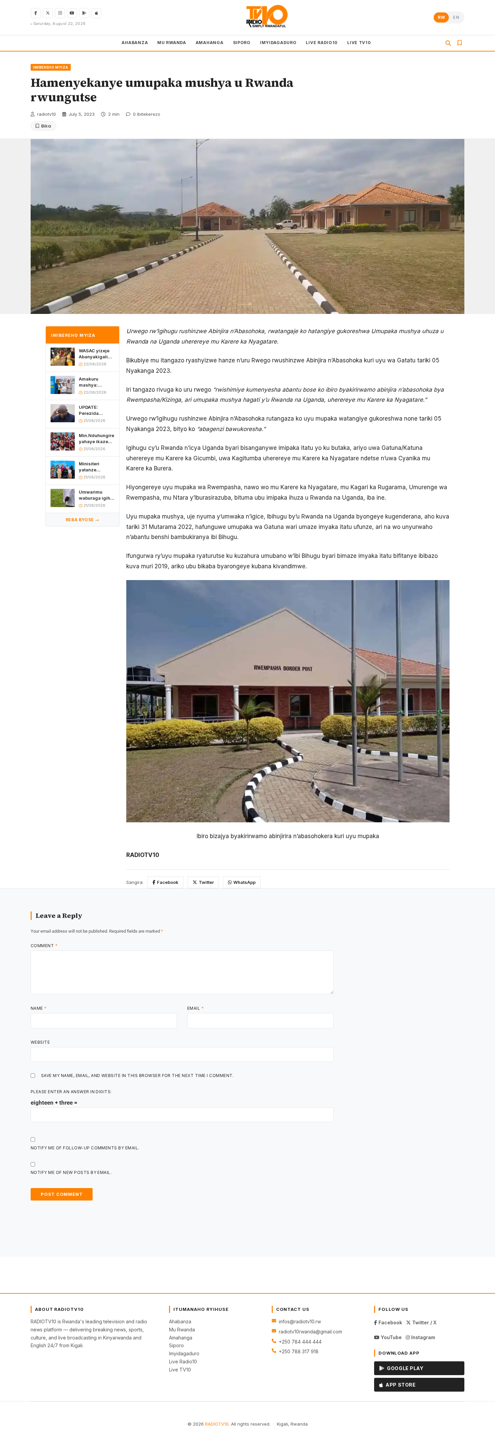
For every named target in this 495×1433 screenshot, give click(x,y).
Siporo (176, 1345)
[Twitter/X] (48, 13)
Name (39, 1008)
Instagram (422, 1337)
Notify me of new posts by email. (71, 1172)
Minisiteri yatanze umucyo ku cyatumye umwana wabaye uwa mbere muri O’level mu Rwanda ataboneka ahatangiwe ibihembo (92, 467)
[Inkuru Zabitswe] (459, 43)
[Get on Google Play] (84, 13)
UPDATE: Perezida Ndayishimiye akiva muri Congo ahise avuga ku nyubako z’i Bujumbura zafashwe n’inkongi (94, 410)
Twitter (206, 882)
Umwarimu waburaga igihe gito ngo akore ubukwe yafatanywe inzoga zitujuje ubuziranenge (96, 495)
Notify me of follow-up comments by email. (85, 1147)
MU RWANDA (171, 42)
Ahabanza (180, 1321)
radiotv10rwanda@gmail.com (310, 1331)
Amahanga (180, 1337)
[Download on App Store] (96, 13)
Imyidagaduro (184, 1353)
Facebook (167, 882)
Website (40, 1042)
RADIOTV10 (217, 1424)
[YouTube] (72, 13)
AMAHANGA (210, 42)
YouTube (391, 1337)
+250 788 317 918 (299, 1351)
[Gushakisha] (448, 43)
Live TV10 (180, 1369)
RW (441, 17)
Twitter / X (423, 1322)
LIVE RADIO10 (322, 42)
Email (195, 1008)
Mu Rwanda (182, 1329)
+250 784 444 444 (300, 1342)
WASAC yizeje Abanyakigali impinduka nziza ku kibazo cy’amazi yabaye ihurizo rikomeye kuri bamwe (96, 354)
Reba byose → (82, 519)
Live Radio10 (183, 1361)
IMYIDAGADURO (278, 42)
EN (456, 17)
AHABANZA (135, 42)
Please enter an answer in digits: (71, 1091)
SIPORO (242, 42)
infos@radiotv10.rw (300, 1321)
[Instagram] (60, 13)
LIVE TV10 (359, 42)
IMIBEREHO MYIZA (50, 67)
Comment (44, 945)
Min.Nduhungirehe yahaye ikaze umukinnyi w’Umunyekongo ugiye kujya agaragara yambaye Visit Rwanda (96, 438)
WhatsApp (244, 882)
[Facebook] (36, 13)
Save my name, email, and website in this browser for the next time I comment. (137, 1075)
